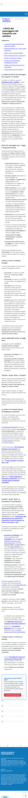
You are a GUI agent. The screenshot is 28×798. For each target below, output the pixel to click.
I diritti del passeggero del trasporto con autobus (10, 32)
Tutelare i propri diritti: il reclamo (13, 58)
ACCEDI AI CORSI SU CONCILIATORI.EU (7, 753)
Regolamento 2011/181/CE (10, 427)
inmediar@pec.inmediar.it (7, 766)
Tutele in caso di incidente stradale (13, 53)
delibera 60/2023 (15, 546)
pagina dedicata (8, 440)
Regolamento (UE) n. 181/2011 (10, 82)
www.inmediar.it (18, 766)
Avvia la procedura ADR (12, 695)
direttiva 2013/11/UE (20, 585)
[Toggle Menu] (26, 14)
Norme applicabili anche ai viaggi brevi (14, 55)
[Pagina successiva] (20, 745)
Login (2, 772)
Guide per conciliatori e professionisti (6, 20)
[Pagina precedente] (7, 745)
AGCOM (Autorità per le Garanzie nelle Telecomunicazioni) (13, 541)
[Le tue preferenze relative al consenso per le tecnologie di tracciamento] (25, 795)
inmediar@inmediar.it (15, 765)
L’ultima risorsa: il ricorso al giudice (13, 69)
